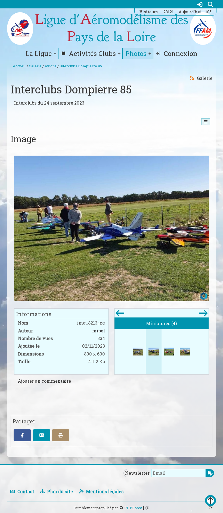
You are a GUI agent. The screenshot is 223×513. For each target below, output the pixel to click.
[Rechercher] (210, 4)
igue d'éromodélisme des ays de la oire (111, 28)
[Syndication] (192, 78)
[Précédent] (119, 314)
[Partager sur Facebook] (22, 435)
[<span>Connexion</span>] (199, 4)
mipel (98, 330)
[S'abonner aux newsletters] (210, 473)
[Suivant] (202, 314)
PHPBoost (133, 507)
